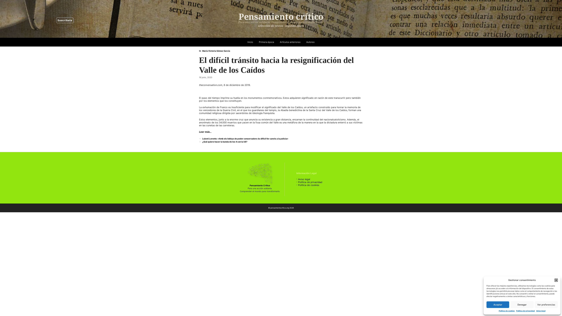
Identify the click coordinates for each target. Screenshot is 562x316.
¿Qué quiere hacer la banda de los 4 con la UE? (224, 142)
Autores (310, 42)
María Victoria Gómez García (216, 51)
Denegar (522, 304)
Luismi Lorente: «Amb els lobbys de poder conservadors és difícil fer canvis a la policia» (245, 139)
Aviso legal (540, 311)
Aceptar (498, 304)
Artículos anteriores (290, 42)
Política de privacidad (525, 311)
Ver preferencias (546, 304)
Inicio (250, 42)
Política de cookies (507, 311)
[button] (556, 280)
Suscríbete (65, 20)
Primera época (266, 42)
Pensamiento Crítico (260, 185)
